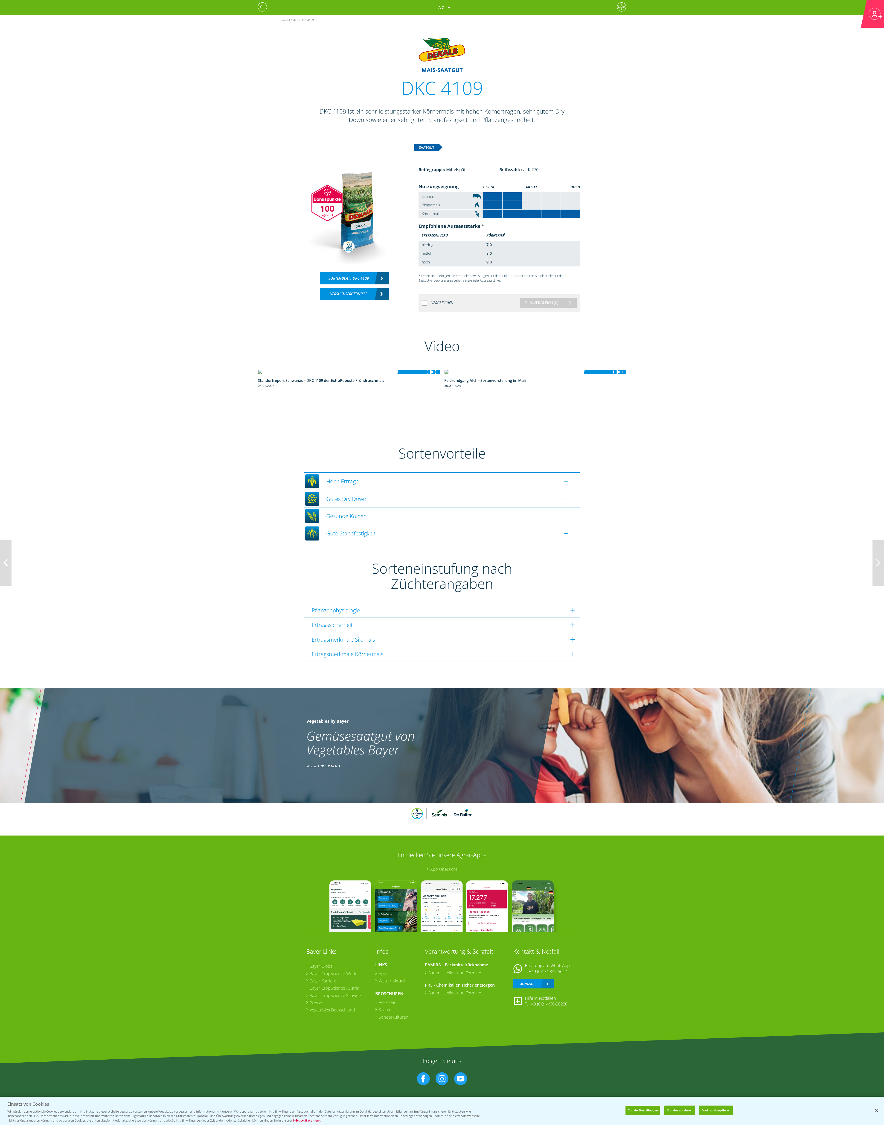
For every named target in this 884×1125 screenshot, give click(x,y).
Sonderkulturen (393, 1017)
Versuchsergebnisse (348, 293)
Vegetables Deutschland (332, 1010)
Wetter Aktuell (392, 981)
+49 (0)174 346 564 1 (548, 971)
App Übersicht (443, 869)
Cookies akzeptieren (715, 1110)
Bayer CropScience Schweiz (335, 995)
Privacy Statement (307, 1120)
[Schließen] (877, 1111)
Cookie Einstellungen (643, 1110)
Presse (316, 1002)
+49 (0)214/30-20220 (548, 1004)
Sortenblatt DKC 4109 (349, 278)
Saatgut (386, 1009)
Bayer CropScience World (334, 973)
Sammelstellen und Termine (454, 973)
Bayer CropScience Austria (334, 988)
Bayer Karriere (323, 981)
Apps (383, 973)
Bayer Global (322, 966)
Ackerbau (388, 1002)
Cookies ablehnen (679, 1110)
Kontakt (527, 984)
